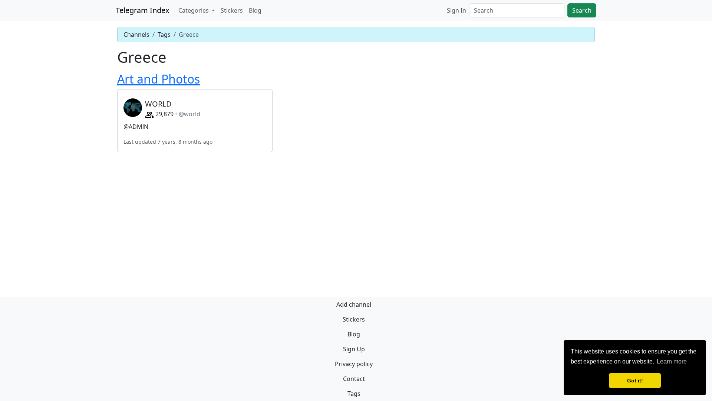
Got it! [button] (635, 381)
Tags (164, 34)
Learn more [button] (672, 361)
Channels (136, 34)
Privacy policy (354, 364)
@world (189, 114)
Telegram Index (142, 10)
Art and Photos (158, 79)
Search (581, 10)
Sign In (456, 10)
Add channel (353, 304)
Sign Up (354, 349)
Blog (255, 10)
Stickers (232, 10)
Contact (354, 379)
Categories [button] (194, 10)
